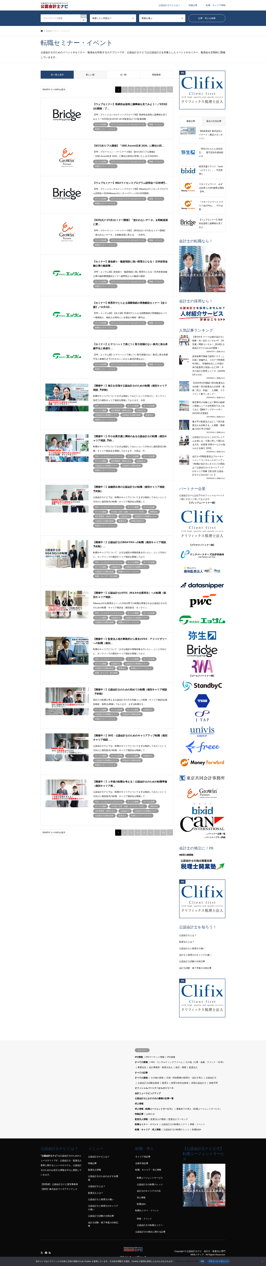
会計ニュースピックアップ (148, 1093)
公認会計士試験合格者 (148, 1083)
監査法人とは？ (186, 942)
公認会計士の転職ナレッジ (176, 1129)
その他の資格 (157, 1077)
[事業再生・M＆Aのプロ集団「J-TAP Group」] (202, 716)
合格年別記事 (141, 1163)
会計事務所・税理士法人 (161, 1067)
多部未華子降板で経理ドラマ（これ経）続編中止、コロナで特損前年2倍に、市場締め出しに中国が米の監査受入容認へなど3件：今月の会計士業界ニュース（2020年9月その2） (208, 365)
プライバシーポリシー (185, 1261)
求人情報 (139, 1103)
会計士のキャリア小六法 (149, 1191)
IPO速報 (171, 1057)
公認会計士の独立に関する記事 (150, 1232)
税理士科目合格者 (179, 1083)
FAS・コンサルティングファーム (167, 1062)
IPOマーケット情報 (155, 1057)
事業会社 (142, 1067)
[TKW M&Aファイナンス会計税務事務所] (202, 701)
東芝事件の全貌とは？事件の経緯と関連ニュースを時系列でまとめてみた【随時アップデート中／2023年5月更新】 (208, 407)
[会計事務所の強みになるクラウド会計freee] (202, 747)
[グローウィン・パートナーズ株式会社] (202, 793)
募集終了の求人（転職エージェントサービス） (199, 1109)
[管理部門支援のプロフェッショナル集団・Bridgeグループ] (202, 651)
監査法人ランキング (178, 1119)
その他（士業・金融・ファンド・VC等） (205, 1062)
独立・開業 (180, 1067)
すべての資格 (141, 1077)
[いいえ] (262, 1261)
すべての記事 (141, 1072)
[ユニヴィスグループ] (202, 731)
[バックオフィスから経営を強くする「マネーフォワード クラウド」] (202, 762)
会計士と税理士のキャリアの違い (195, 955)
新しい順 (90, 74)
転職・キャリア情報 (215, 5)
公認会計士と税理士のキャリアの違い (103, 1207)
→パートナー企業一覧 (215, 834)
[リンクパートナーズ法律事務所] (202, 554)
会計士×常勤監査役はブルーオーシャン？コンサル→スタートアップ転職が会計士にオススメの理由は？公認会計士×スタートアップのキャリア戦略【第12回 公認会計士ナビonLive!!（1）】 (208, 465)
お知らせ (150, 1114)
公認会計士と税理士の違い (192, 948)
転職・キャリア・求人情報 (148, 1129)
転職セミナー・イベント (147, 1124)
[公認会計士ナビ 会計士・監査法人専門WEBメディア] (54, 5)
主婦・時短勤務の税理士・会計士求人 (184, 1077)
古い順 (123, 74)
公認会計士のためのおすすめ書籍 (103, 1178)
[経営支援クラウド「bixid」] (202, 809)
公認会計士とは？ (187, 935)
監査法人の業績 (158, 1119)
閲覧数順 (156, 74)
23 (163, 90)
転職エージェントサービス (150, 1178)
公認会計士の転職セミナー (174, 1124)
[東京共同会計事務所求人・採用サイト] (202, 778)
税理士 (165, 1083)
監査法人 (193, 1067)
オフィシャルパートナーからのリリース (154, 1088)
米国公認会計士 (198, 1083)
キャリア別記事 (142, 1156)
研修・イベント (197, 1124)
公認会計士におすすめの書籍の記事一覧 (154, 1098)
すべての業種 (141, 1062)
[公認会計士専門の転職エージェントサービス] (202, 269)
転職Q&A (196, 1129)
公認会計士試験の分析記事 (192, 961)
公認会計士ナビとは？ (169, 5)
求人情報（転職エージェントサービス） (154, 1109)
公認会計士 (211, 1077)
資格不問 (213, 1083)
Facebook (46, 1253)
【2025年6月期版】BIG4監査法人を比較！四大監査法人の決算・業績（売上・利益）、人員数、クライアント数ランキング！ (208, 388)
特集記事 (193, 5)
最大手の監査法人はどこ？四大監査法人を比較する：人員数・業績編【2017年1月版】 (208, 425)
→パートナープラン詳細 (214, 837)
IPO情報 (139, 1057)
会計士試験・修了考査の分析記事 (195, 968)
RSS (50, 1253)
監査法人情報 (141, 1119)
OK (202, 1261)
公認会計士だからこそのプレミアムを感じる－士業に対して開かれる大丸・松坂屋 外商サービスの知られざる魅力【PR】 (208, 442)
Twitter (42, 1253)
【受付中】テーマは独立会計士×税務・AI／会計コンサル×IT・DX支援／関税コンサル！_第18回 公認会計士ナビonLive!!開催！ (208, 342)
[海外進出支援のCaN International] (202, 824)
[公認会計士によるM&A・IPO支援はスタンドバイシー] (202, 685)
